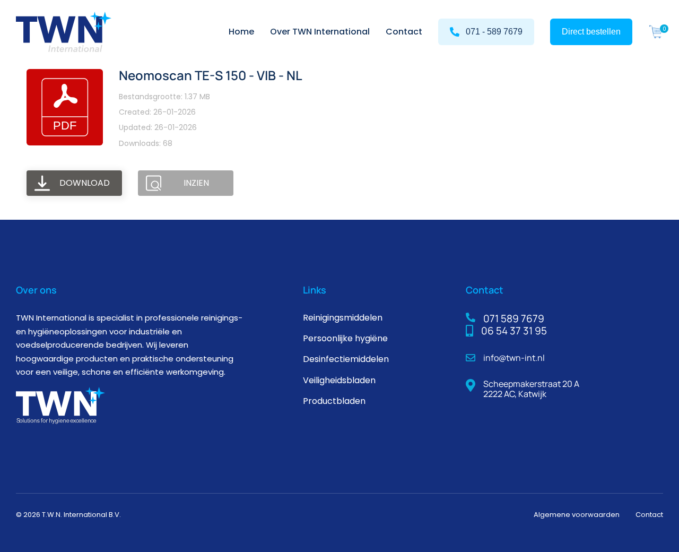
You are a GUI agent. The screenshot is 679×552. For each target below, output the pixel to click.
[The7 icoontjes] (655, 31)
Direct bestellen (591, 31)
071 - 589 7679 (494, 31)
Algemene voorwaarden (577, 515)
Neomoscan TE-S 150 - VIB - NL (210, 75)
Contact (649, 515)
